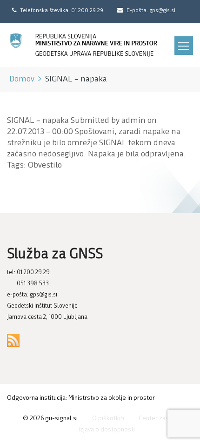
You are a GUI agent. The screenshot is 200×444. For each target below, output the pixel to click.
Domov (21, 79)
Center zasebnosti (164, 418)
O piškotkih (108, 418)
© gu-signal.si (50, 418)
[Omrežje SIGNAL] (83, 45)
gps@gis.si (43, 295)
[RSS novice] (13, 340)
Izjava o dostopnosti (107, 429)
